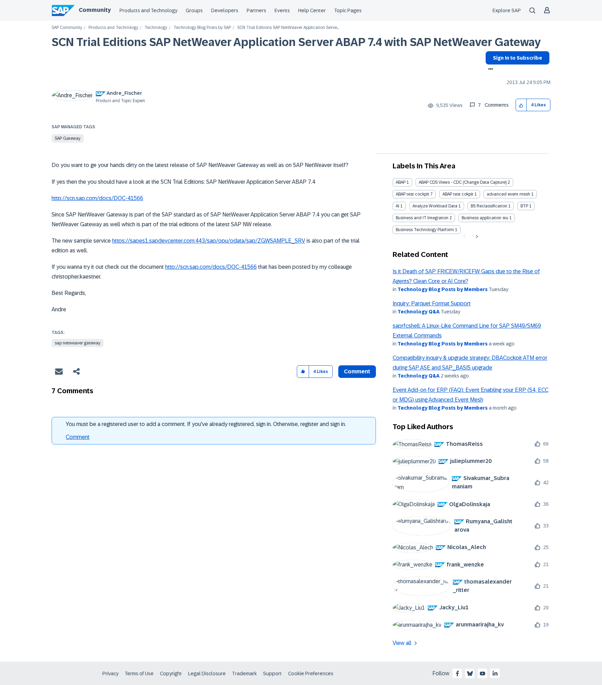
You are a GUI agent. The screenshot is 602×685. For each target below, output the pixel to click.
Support (272, 673)
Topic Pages (348, 10)
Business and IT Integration (422, 217)
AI (397, 206)
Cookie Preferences (310, 673)
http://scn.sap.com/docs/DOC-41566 (97, 198)
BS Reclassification (489, 206)
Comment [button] (357, 371)
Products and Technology (148, 10)
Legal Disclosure (207, 673)
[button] (521, 105)
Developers (224, 10)
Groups (194, 10)
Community (95, 10)
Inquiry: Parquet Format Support (432, 303)
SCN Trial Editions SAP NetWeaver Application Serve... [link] (288, 27)
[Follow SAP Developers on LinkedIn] (495, 673)
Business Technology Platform (425, 229)
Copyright (171, 673)
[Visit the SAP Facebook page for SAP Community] (457, 673)
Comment (78, 437)
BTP (524, 206)
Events (282, 10)
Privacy (110, 673)
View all (402, 643)
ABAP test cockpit (412, 194)
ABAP (401, 182)
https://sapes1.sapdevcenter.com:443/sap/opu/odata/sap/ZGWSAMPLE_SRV (208, 241)
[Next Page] (476, 236)
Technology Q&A (419, 311)
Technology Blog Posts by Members (443, 289)
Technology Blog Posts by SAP (202, 27)
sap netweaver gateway (77, 343)
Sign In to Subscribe (517, 58)
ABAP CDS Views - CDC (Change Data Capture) (463, 182)
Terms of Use (139, 673)
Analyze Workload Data (434, 206)
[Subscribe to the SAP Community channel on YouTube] (482, 673)
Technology (156, 27)
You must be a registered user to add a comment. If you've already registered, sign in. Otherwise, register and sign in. (206, 424)
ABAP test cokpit (457, 194)
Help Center (312, 10)
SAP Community (67, 27)
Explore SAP (507, 10)
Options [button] (489, 69)
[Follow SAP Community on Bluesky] (470, 673)
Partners (256, 10)
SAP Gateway (67, 138)
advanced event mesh (508, 194)
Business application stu (485, 217)
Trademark (244, 673)
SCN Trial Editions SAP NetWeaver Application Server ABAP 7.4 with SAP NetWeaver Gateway (296, 42)
